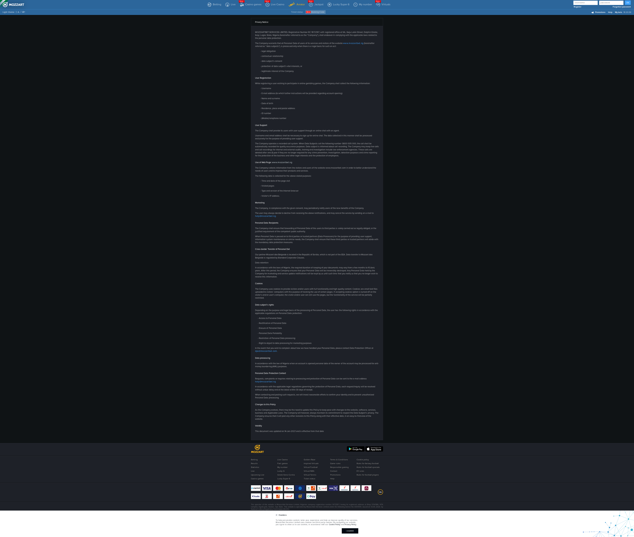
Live (253, 471)
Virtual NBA (309, 471)
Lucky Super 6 (283, 479)
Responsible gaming (339, 467)
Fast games (282, 463)
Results (254, 463)
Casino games (257, 479)
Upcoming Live (257, 475)
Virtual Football (311, 467)
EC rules (360, 471)
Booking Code (315, 12)
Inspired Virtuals (311, 463)
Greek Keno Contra (286, 475)
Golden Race (309, 460)
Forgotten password (622, 7)
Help (610, 12)
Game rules (335, 463)
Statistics (255, 467)
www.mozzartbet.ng (353, 43)
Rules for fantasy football (368, 463)
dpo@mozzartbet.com (266, 351)
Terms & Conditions (339, 460)
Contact (333, 471)
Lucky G (281, 471)
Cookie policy (363, 460)
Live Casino (282, 460)
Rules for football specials (368, 467)
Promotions (600, 12)
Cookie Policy (334, 524)
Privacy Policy (350, 524)
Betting (254, 460)
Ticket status (297, 12)
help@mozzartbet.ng (265, 216)
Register (577, 7)
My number (282, 467)
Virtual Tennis (310, 475)
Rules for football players (368, 475)
